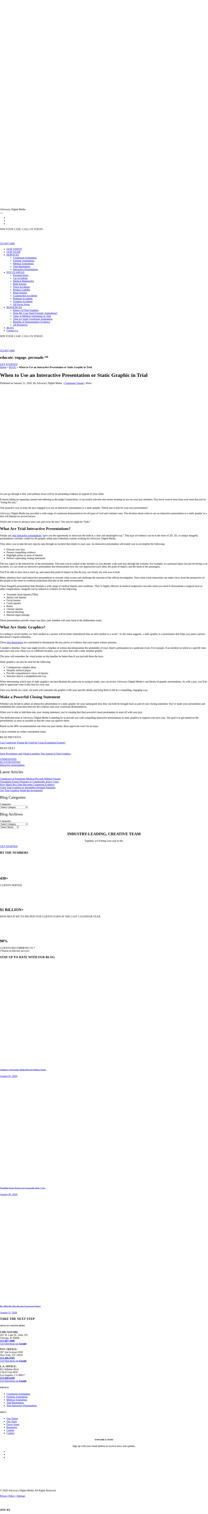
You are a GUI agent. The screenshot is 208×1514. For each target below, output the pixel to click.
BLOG (12, 367)
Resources (11, 1427)
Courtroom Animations (18, 1394)
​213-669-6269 (7, 1378)
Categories (5, 804)
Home (3, 367)
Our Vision (12, 1418)
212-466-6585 (7, 1358)
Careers (10, 1430)
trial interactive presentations (27, 535)
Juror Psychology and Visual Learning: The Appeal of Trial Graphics (35, 753)
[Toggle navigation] (1, 213)
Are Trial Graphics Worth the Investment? (21, 790)
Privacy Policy (8, 1496)
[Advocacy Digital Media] (104, 206)
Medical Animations (16, 1399)
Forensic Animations (17, 1396)
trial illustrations (15, 642)
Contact (10, 1433)
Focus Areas (12, 1424)
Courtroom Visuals (74, 383)
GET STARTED (9, 364)
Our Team (11, 1421)
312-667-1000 (7, 243)
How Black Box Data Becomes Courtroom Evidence (27, 784)
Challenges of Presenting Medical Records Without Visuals (30, 778)
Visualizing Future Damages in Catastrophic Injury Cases (29, 781)
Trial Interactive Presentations (21, 1405)
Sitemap (20, 1496)
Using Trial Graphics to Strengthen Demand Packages (27, 787)
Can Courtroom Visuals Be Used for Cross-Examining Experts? (32, 742)
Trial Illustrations (15, 1402)
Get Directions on (13, 1343)
